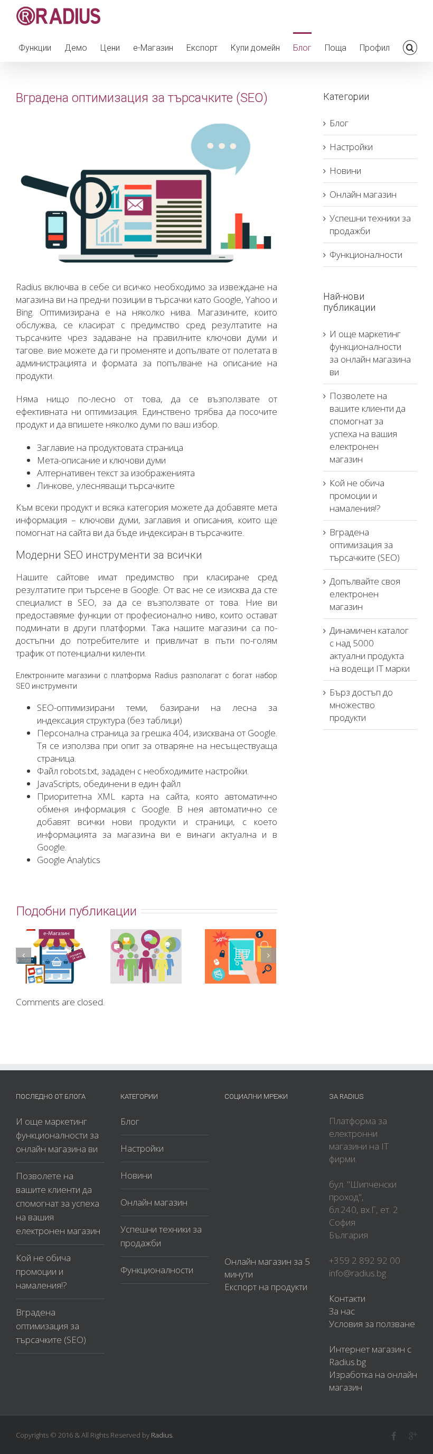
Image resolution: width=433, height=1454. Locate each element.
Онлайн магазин (363, 194)
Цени (110, 48)
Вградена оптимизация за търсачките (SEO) (365, 544)
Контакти (347, 1298)
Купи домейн (255, 48)
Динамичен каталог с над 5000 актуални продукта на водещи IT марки (370, 649)
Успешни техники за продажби (370, 224)
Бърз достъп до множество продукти (361, 705)
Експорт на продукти (265, 1287)
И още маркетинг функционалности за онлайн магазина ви (370, 353)
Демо (75, 48)
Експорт (202, 48)
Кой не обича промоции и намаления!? (357, 495)
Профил (375, 48)
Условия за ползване (372, 1324)
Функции (34, 48)
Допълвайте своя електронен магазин (365, 594)
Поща (335, 48)
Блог (302, 48)
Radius (161, 1435)
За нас (342, 1311)
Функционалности (366, 254)
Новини (345, 170)
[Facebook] (394, 1436)
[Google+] (413, 1436)
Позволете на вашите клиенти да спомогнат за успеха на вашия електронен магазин (368, 427)
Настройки (351, 147)
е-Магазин (153, 48)
